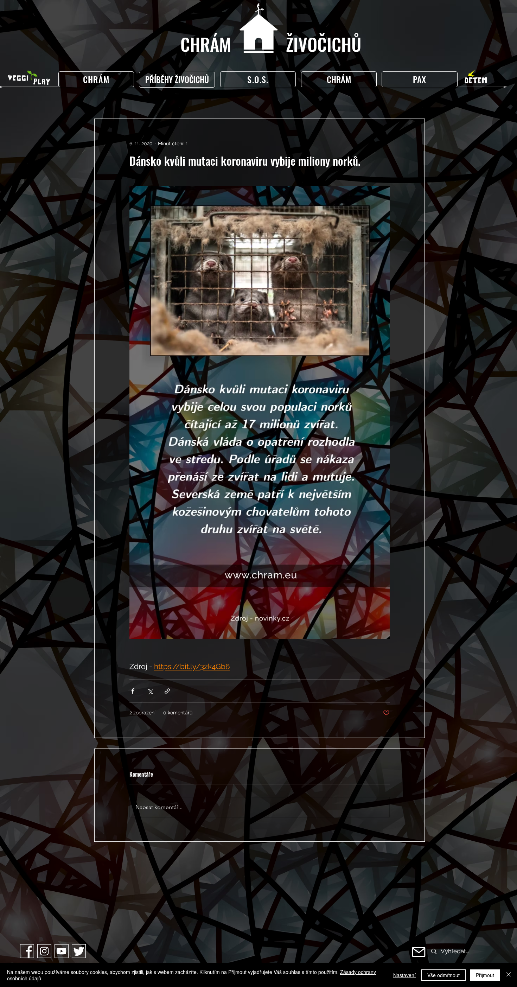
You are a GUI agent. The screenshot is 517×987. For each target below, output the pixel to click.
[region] (178, 80)
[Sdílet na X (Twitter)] (150, 691)
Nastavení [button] (404, 975)
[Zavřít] (508, 975)
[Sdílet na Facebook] (132, 691)
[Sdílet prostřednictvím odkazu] (167, 691)
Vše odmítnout (443, 975)
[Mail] (418, 952)
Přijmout (485, 975)
